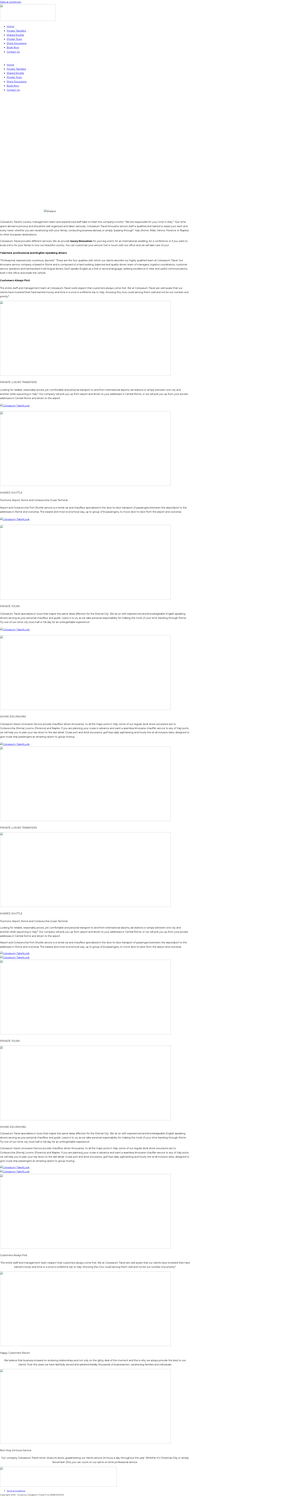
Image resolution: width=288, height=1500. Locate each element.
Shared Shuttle (15, 34)
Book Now (13, 47)
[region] (144, 156)
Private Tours (14, 39)
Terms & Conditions (16, 1491)
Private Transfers (16, 30)
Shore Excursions (16, 43)
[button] (95, 58)
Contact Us (13, 51)
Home (10, 26)
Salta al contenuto (10, 1)
